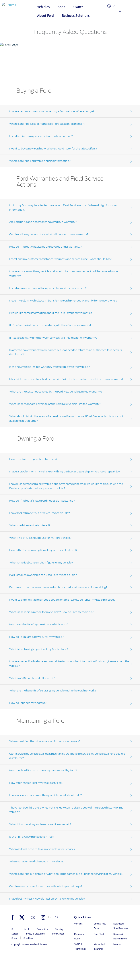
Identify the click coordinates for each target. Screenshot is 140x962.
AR (120, 11)
